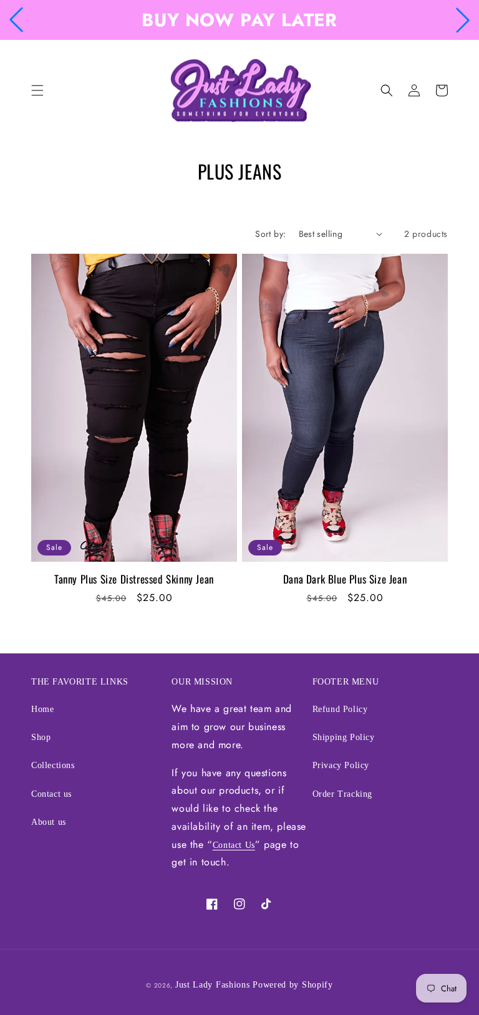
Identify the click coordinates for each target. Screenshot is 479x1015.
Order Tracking (342, 794)
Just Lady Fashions (212, 984)
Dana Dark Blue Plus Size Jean (345, 579)
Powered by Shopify (293, 984)
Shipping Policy (343, 737)
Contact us (51, 794)
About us (48, 822)
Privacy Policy (340, 765)
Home (42, 709)
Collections (53, 765)
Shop (41, 737)
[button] (16, 20)
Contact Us (234, 845)
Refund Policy (340, 709)
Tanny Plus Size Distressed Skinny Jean (134, 579)
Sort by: (270, 234)
